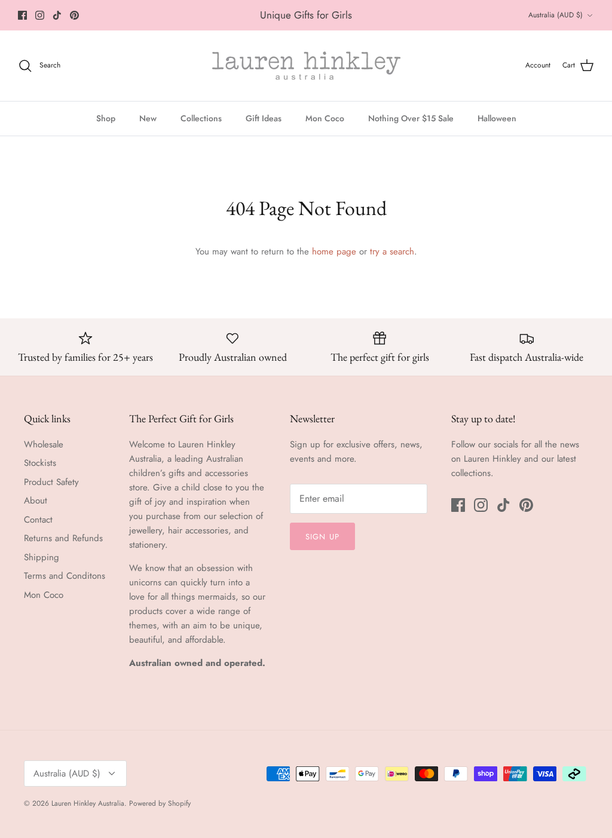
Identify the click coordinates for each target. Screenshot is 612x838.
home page (334, 251)
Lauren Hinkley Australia (87, 803)
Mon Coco (324, 118)
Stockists (40, 462)
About (35, 500)
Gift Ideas (263, 118)
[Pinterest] (74, 15)
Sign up (322, 536)
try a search (392, 251)
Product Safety (51, 482)
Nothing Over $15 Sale (411, 118)
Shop (105, 118)
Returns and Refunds (63, 538)
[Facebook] (22, 15)
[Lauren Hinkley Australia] (306, 65)
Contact (38, 519)
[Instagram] (39, 15)
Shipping (41, 557)
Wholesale (43, 444)
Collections (201, 118)
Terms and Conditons (64, 575)
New (148, 118)
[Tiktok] (57, 15)
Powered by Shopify (160, 803)
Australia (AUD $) (555, 15)
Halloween (497, 118)
